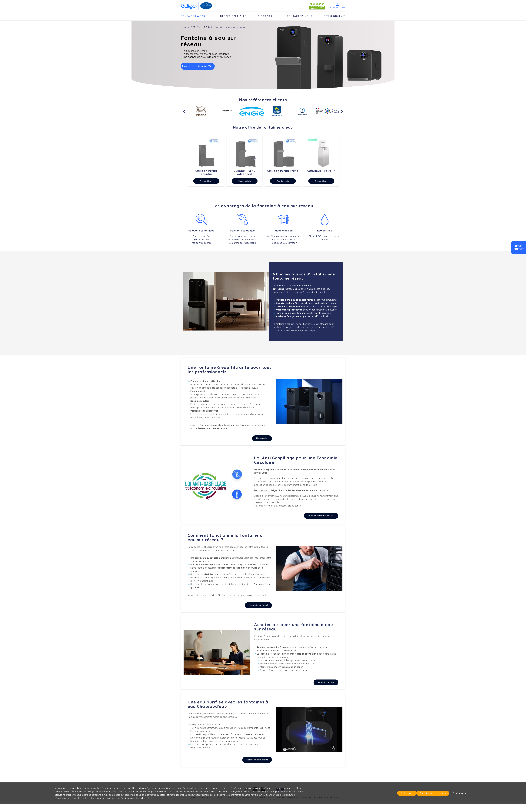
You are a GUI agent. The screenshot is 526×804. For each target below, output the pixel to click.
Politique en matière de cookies (136, 798)
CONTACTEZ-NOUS (299, 16)
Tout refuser (407, 793)
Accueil (186, 27)
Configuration (460, 793)
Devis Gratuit (518, 247)
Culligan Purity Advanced (244, 172)
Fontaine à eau (261, 490)
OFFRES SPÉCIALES (233, 16)
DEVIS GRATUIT (334, 16)
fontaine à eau (278, 647)
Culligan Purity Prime (282, 170)
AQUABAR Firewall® (321, 170)
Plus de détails (206, 181)
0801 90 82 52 (317, 4)
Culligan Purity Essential (206, 172)
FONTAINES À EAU (202, 27)
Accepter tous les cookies (433, 793)
